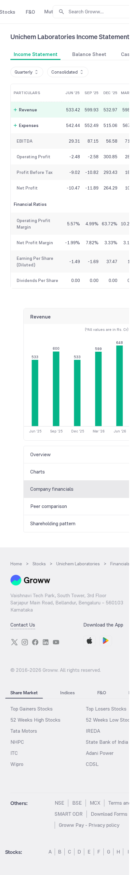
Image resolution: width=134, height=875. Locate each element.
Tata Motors (23, 730)
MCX (95, 802)
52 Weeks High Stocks (35, 719)
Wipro (16, 764)
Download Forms (109, 814)
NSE (59, 802)
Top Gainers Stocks (31, 708)
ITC (14, 753)
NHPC (17, 742)
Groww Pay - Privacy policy (89, 825)
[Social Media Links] (14, 642)
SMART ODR (69, 814)
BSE (77, 802)
